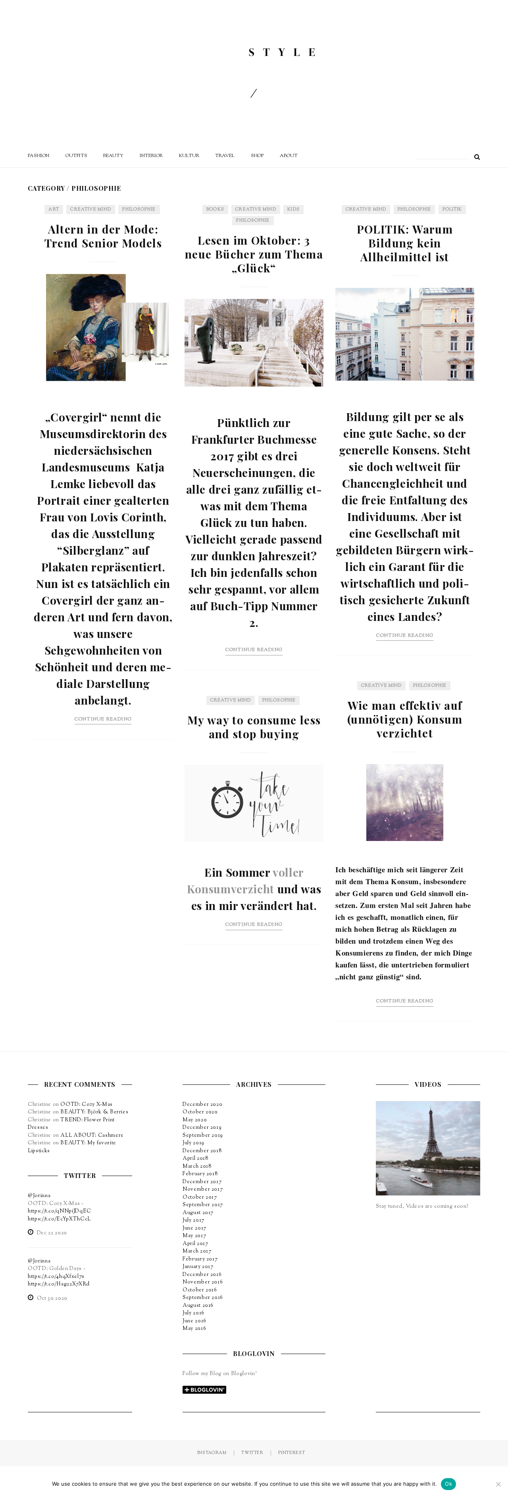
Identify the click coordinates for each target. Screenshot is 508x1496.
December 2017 (202, 1182)
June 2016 (194, 1321)
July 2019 (193, 1143)
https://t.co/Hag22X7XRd (59, 1284)
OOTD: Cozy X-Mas (86, 1104)
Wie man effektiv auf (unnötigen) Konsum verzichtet (404, 719)
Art (53, 209)
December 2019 (202, 1127)
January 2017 (198, 1266)
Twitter (252, 1453)
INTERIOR (151, 155)
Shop (257, 155)
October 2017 (200, 1197)
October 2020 (200, 1112)
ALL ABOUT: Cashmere (91, 1135)
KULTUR (189, 155)
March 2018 (197, 1166)
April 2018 (196, 1158)
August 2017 (198, 1212)
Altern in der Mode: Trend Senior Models (103, 236)
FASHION (38, 155)
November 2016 (203, 1282)
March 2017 (197, 1251)
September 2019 (203, 1135)
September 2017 (203, 1205)
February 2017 (200, 1259)
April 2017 (195, 1243)
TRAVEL (225, 155)
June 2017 (194, 1228)
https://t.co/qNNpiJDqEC (59, 1211)
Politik (452, 209)
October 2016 (200, 1290)
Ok (448, 1484)
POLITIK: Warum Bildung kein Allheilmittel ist (405, 243)
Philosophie (139, 209)
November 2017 (203, 1189)
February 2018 (200, 1174)
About (289, 155)
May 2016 (194, 1328)
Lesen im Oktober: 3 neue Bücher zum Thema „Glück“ (254, 254)
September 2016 (203, 1297)
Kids (293, 209)
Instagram (212, 1453)
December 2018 (202, 1151)
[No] (498, 1484)
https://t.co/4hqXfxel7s (56, 1276)
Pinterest (291, 1453)
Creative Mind (90, 209)
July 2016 (193, 1313)
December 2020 (202, 1104)
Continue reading (103, 719)
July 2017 (193, 1220)
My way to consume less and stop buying (254, 727)
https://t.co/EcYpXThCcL (59, 1219)
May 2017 (194, 1235)
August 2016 (198, 1305)
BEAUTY (113, 155)
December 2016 (202, 1274)
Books (215, 209)
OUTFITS (76, 155)
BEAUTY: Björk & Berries (94, 1112)
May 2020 (195, 1120)
